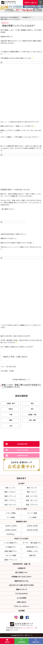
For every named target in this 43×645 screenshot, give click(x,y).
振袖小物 (32, 555)
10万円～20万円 (10, 526)
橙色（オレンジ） (32, 500)
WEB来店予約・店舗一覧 (21, 564)
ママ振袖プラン (10, 547)
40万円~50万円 (32, 530)
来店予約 (7, 642)
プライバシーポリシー (21, 606)
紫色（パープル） (32, 496)
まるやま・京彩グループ (27, 628)
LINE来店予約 (21, 642)
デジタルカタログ (21, 593)
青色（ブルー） (32, 492)
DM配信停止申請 (22, 455)
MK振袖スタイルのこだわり (21, 576)
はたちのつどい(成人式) (21, 585)
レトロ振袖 (32, 517)
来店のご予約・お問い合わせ (15, 356)
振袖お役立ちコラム (22, 581)
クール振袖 (11, 517)
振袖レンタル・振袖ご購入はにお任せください (21, 385)
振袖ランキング (21, 589)
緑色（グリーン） (10, 496)
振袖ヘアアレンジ (10, 559)
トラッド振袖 (10, 513)
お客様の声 (21, 568)
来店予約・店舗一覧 (30, 3)
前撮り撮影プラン (10, 551)
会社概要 (21, 610)
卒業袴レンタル (32, 551)
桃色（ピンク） (32, 487)
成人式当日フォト (21, 572)
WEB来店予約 (22, 444)
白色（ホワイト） (10, 504)
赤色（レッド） (10, 487)
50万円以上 (11, 534)
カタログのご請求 (22, 450)
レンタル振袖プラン (11, 542)
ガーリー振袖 (32, 513)
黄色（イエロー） (10, 492)
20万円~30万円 (32, 526)
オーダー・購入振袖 (32, 542)
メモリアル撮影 (10, 555)
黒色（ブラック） (32, 504)
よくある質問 (21, 598)
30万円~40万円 (10, 530)
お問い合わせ (35, 642)
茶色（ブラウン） (10, 500)
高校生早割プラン (32, 547)
